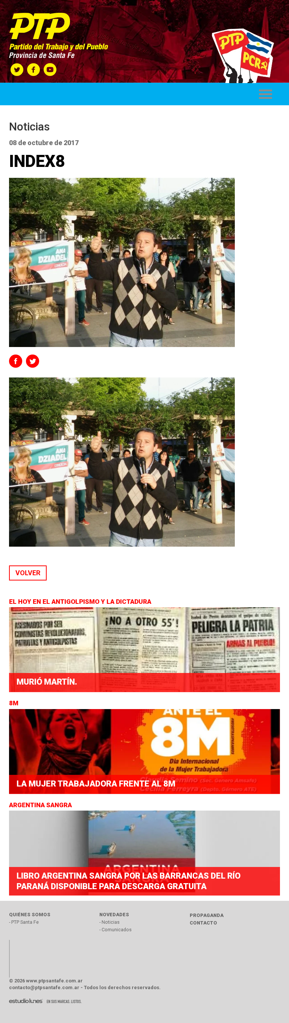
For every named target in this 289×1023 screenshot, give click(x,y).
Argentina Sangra (41, 805)
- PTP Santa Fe (24, 922)
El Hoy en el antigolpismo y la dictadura (81, 601)
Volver (27, 573)
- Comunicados (115, 929)
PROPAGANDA (207, 915)
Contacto (203, 923)
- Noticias (109, 922)
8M (14, 703)
